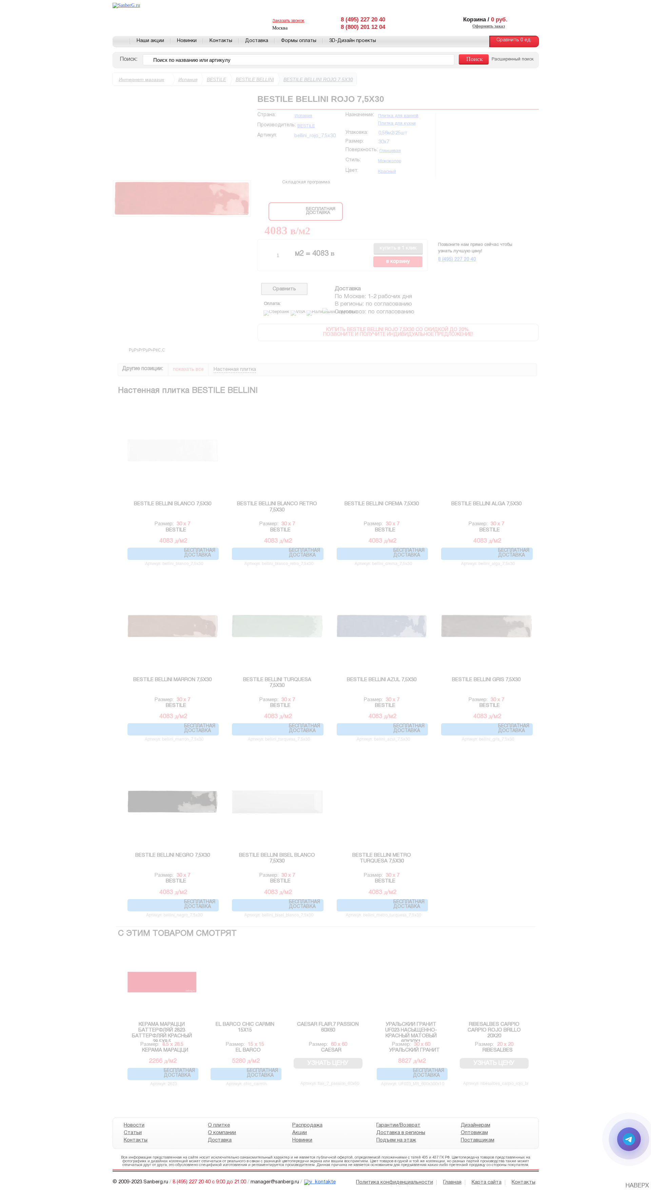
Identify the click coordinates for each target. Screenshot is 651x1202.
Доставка (256, 41)
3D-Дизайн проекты (352, 41)
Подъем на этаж (396, 1140)
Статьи (133, 1132)
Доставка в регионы (400, 1132)
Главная (121, 41)
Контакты (221, 41)
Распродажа (307, 1125)
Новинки (187, 41)
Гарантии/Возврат (398, 1125)
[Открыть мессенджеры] (629, 1139)
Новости (134, 1125)
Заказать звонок (288, 21)
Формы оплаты (298, 41)
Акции (299, 1132)
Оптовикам (474, 1132)
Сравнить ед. (514, 40)
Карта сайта (486, 1182)
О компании (222, 1132)
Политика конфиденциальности (394, 1182)
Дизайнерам (475, 1125)
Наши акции (150, 41)
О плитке (219, 1125)
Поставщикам (477, 1140)
